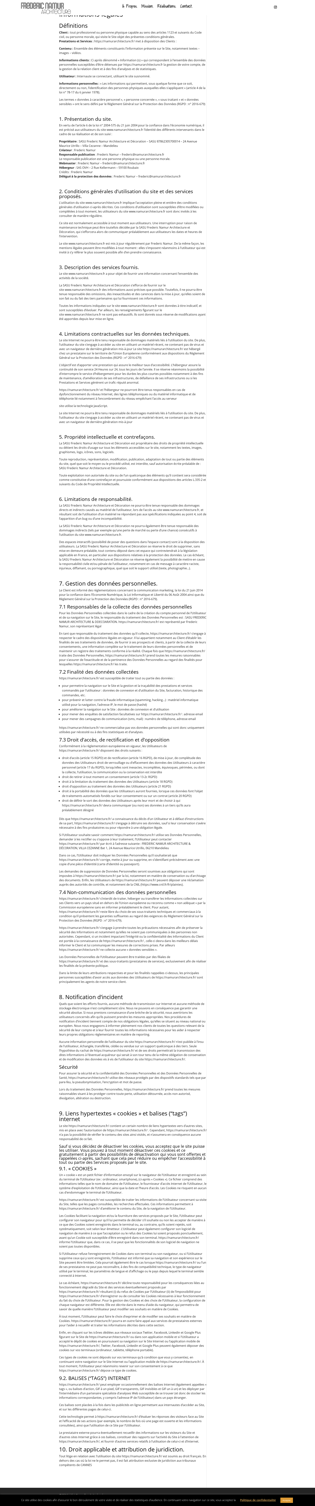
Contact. (186, 6)
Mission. (147, 6)
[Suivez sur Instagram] (273, 7)
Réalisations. (167, 6)
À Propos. (129, 6)
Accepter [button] (287, 1500)
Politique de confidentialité (258, 1500)
